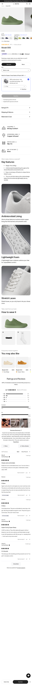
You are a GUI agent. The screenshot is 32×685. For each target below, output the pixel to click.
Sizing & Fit (4, 108)
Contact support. (21, 568)
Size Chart (24, 89)
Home (2, 6)
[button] (16, 394)
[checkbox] (16, 84)
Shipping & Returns (7, 112)
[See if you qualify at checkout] (1, 55)
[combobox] (14, 86)
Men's (23, 64)
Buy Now (16, 96)
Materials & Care (6, 117)
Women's (9, 64)
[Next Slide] (29, 423)
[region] (16, 423)
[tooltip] (21, 430)
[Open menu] (30, 682)
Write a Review (18, 44)
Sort (18, 452)
